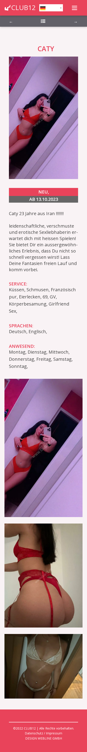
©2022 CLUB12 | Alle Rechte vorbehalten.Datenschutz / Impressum (43, 730)
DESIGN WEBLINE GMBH (43, 738)
